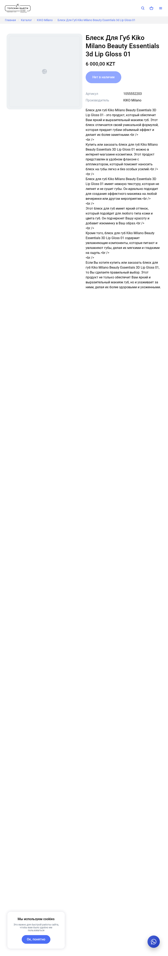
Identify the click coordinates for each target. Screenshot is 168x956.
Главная (10, 20)
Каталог (26, 20)
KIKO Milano (45, 20)
